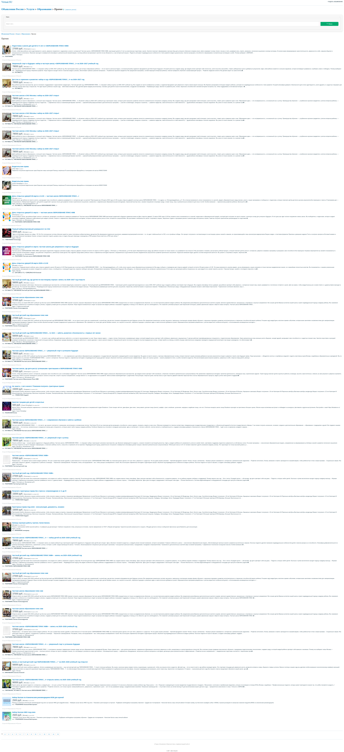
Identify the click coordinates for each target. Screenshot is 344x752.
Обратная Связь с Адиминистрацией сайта (178, 744)
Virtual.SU (6, 1)
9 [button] (31, 734)
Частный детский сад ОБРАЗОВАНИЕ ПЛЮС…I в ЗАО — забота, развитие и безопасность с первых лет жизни (56, 333)
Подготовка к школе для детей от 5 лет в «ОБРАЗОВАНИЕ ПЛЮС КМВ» (40, 46)
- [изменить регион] (70, 9)
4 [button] (12, 734)
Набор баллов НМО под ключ (23, 712)
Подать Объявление (160, 744)
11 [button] (40, 734)
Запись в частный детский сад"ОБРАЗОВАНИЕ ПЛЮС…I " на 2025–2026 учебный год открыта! (50, 662)
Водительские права (20, 166)
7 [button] (23, 734)
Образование (44, 9)
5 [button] (16, 734)
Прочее (19, 60)
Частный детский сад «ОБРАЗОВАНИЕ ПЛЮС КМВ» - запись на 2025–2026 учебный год (47, 555)
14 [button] (53, 734)
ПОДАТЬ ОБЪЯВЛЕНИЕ (335, 1)
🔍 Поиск (329, 24)
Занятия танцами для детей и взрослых (28, 402)
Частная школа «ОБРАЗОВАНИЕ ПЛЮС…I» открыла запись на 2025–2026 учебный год (46, 680)
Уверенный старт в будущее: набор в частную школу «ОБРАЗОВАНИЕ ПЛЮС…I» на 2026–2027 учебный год (55, 63)
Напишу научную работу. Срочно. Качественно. (31, 523)
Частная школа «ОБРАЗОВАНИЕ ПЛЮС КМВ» (30, 455)
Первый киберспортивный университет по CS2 (31, 229)
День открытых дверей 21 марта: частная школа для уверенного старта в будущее (45, 247)
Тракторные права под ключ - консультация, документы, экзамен (38, 507)
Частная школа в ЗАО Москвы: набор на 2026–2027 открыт (35, 95)
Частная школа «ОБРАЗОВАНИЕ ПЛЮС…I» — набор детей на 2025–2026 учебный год (46, 538)
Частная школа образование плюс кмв (27, 297)
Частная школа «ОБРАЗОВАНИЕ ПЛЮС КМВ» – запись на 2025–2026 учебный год (44, 626)
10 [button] (35, 734)
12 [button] (44, 734)
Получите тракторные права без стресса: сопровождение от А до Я (39, 491)
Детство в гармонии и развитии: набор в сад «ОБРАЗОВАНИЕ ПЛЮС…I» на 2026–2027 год (48, 79)
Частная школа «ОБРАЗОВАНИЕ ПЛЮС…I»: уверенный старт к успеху (40, 438)
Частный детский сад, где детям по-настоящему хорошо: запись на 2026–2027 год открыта (48, 280)
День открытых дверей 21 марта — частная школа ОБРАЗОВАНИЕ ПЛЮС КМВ (43, 212)
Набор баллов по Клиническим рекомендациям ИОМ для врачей (38, 697)
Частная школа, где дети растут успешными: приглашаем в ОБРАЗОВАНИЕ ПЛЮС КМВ (47, 368)
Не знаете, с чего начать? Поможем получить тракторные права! (38, 386)
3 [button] (8, 734)
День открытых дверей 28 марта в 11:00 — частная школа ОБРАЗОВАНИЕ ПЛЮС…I (45, 196)
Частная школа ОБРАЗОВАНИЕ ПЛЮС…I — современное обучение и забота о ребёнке (46, 420)
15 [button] (58, 734)
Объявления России (12, 9)
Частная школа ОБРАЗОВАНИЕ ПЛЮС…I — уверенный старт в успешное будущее (45, 351)
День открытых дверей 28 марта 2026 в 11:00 (30, 263)
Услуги (30, 9)
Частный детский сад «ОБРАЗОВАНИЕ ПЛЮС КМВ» (32, 473)
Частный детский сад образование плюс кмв (30, 315)
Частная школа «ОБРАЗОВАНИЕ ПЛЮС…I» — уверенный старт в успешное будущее (46, 644)
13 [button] (49, 734)
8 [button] (27, 734)
